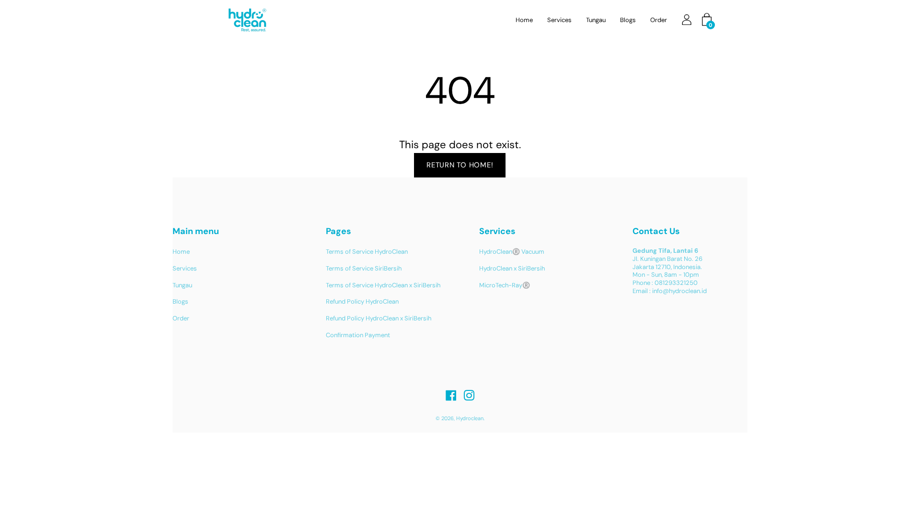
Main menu (195, 231)
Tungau (596, 20)
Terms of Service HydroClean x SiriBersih (383, 285)
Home (524, 20)
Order (658, 20)
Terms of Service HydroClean (367, 251)
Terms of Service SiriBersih (364, 268)
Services (559, 20)
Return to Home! (459, 165)
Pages (338, 231)
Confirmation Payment (358, 335)
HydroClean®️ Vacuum (511, 251)
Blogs (628, 20)
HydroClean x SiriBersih (512, 268)
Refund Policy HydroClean (362, 301)
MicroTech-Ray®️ (504, 285)
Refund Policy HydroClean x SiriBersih (378, 318)
